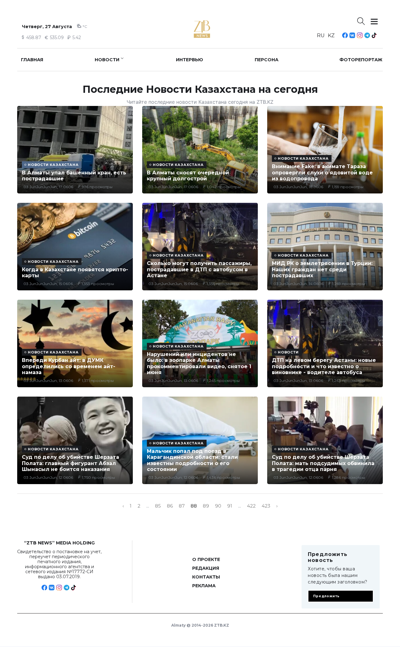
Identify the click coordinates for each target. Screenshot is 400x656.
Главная (32, 60)
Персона (266, 60)
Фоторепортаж (360, 60)
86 (170, 506)
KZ (331, 35)
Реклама (204, 585)
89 (206, 506)
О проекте (206, 559)
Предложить (326, 596)
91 (229, 506)
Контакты (206, 576)
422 (251, 506)
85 (158, 506)
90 (218, 506)
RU (321, 35)
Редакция (205, 568)
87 (182, 506)
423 (266, 506)
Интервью (189, 60)
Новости (107, 60)
